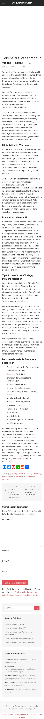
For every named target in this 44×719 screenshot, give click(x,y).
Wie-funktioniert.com (22, 3)
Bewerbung (37, 474)
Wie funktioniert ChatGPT (16, 628)
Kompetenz (19, 458)
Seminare (11, 374)
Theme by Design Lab (27, 709)
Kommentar (7, 519)
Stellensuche (20, 476)
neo (19, 67)
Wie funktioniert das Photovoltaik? (19, 639)
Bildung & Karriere (18, 474)
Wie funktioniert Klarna (15, 624)
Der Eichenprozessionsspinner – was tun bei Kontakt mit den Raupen (20, 669)
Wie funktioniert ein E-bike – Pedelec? (20, 642)
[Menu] (3, 3)
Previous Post (14, 491)
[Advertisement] (22, 31)
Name (5, 550)
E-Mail (5, 561)
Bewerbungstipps (8, 476)
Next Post (30, 490)
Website (5, 571)
